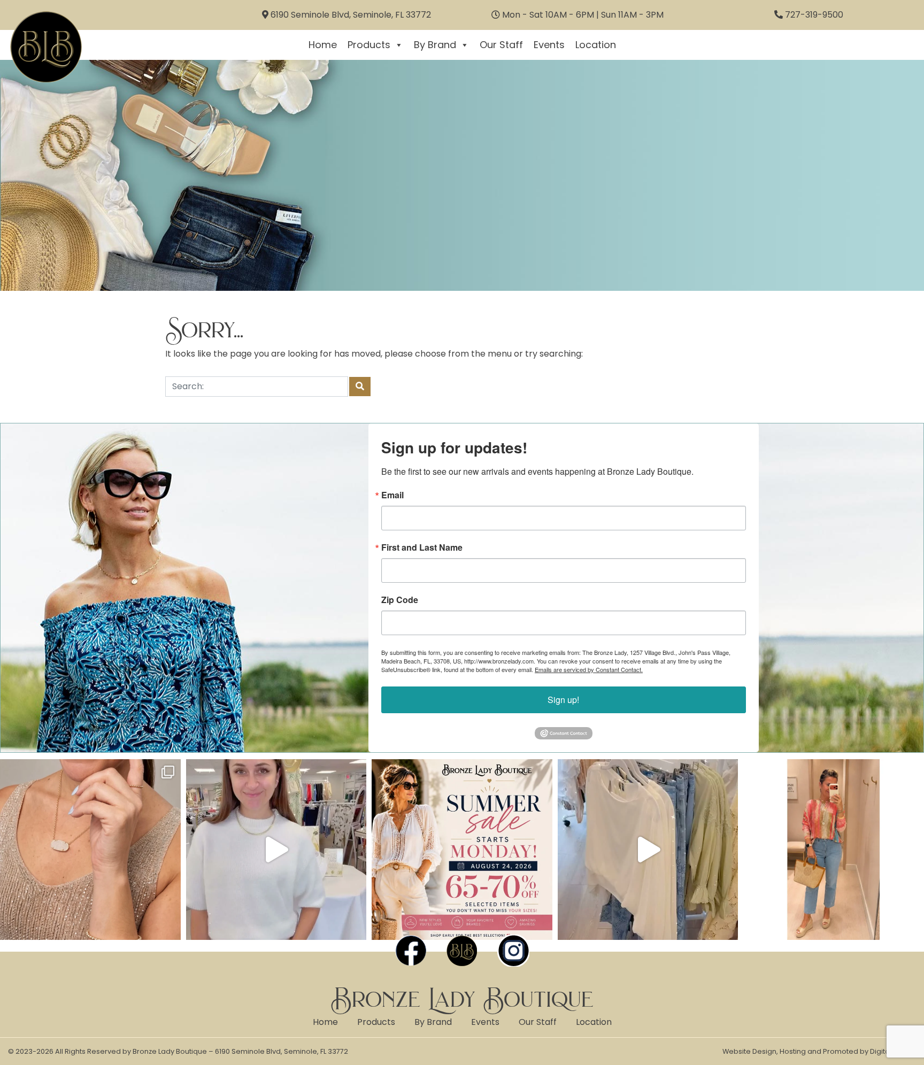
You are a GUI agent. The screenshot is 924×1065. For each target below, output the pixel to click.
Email (392, 495)
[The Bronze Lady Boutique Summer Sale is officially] (462, 849)
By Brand (435, 44)
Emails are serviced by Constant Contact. (589, 669)
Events (549, 44)
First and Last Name (422, 547)
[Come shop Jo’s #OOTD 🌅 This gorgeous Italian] (833, 849)
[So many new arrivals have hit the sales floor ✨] (648, 849)
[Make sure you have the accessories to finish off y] (90, 849)
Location (595, 44)
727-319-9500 (814, 15)
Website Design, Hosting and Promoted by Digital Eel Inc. (819, 1051)
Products (369, 44)
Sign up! (563, 699)
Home (323, 44)
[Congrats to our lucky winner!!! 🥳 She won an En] (276, 849)
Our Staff (501, 44)
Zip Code (399, 600)
